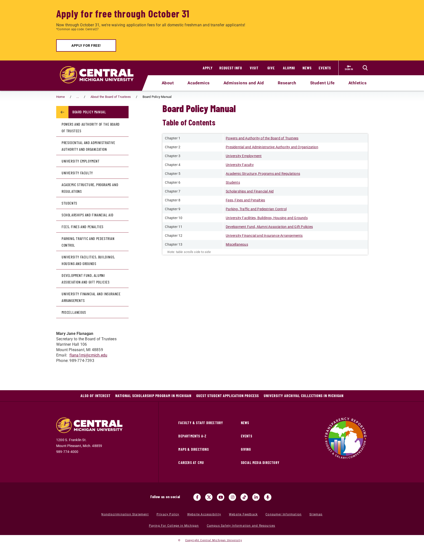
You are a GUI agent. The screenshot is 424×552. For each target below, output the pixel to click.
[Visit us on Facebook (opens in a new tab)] (197, 497)
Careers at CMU (191, 463)
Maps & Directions (193, 449)
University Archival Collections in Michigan (304, 395)
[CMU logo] (100, 69)
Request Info (230, 67)
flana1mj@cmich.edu (88, 355)
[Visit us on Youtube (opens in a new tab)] (220, 497)
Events (325, 67)
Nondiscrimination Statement (124, 514)
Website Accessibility (204, 514)
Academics (198, 82)
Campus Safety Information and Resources (241, 525)
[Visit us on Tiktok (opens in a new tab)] (244, 497)
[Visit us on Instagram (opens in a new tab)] (232, 497)
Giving (246, 449)
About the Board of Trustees (111, 97)
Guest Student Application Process (227, 395)
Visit (254, 67)
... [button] (77, 97)
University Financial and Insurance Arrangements (91, 297)
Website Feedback (243, 514)
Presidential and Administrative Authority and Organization (88, 145)
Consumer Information (283, 514)
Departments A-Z (192, 436)
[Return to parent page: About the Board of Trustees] (62, 112)
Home (60, 97)
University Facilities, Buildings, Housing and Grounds (88, 260)
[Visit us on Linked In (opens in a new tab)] (256, 497)
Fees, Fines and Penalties (83, 226)
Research (287, 82)
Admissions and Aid (244, 82)
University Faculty (77, 172)
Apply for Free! (86, 45)
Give (271, 67)
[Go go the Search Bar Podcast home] (267, 497)
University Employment (81, 161)
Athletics (357, 82)
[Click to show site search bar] (365, 67)
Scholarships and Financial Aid (88, 214)
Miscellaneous (74, 312)
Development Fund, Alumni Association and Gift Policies (85, 278)
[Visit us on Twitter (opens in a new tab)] (208, 497)
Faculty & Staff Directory (200, 423)
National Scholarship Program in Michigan (153, 395)
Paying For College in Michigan (174, 525)
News (307, 67)
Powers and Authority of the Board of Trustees (91, 127)
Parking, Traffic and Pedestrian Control (88, 241)
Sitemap (315, 514)
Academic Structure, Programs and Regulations (90, 188)
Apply (208, 67)
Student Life (322, 82)
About (168, 82)
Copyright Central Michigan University (213, 540)
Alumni (289, 67)
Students (69, 203)
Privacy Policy (168, 514)
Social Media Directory (260, 463)
